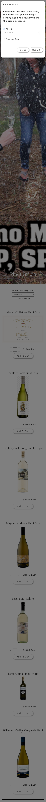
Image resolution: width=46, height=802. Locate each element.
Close (23, 50)
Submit (36, 50)
